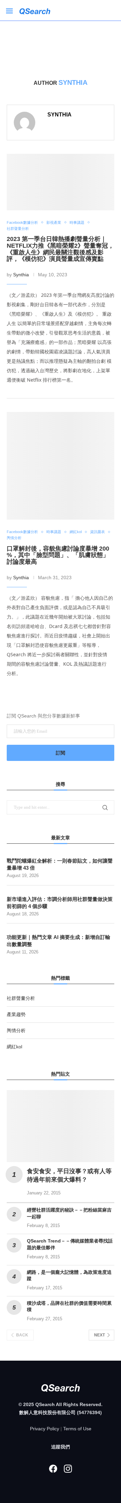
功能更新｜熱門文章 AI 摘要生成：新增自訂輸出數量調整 (58, 940)
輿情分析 (16, 1030)
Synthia (59, 114)
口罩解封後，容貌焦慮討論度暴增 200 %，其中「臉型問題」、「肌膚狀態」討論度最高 (58, 555)
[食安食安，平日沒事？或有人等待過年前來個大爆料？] (60, 1126)
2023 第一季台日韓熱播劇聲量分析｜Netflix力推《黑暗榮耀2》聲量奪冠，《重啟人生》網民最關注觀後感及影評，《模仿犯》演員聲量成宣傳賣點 (60, 249)
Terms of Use (77, 1428)
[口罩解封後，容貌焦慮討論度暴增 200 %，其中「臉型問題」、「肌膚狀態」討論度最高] (60, 466)
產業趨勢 (16, 1014)
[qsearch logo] (38, 10)
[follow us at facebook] (53, 1469)
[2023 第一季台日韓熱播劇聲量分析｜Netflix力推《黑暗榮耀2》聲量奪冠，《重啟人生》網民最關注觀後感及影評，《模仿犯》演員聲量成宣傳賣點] (60, 182)
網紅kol (14, 1046)
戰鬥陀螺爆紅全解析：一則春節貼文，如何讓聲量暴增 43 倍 (60, 864)
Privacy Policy (44, 1428)
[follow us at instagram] (68, 1469)
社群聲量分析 (21, 998)
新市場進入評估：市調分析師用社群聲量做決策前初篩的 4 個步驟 (60, 902)
